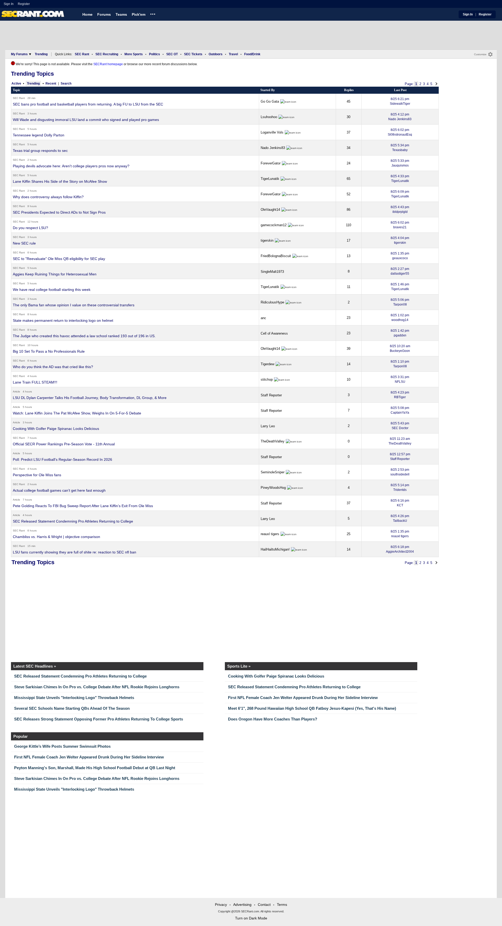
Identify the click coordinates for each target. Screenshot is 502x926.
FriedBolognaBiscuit (276, 256)
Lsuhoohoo (269, 117)
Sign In (9, 4)
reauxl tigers (270, 534)
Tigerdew (267, 364)
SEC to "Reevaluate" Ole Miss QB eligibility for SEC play (59, 259)
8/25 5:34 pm (400, 147)
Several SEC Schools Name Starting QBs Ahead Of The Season (72, 708)
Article (16, 391)
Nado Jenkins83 (273, 148)
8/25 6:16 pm (400, 503)
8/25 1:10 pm (400, 364)
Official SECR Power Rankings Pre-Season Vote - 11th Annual (64, 444)
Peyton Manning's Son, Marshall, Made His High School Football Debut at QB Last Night (94, 768)
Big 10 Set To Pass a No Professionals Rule (49, 351)
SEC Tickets (193, 54)
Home (87, 14)
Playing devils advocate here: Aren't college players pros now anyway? (71, 166)
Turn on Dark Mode (251, 918)
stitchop (267, 379)
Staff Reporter (271, 395)
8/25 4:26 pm (400, 518)
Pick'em (138, 14)
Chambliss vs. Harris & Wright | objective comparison (56, 537)
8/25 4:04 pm (400, 240)
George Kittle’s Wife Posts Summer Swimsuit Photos (62, 746)
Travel (233, 54)
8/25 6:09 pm (400, 194)
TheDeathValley (272, 441)
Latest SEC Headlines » (34, 666)
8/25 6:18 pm (400, 549)
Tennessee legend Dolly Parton (38, 135)
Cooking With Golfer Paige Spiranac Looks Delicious (56, 428)
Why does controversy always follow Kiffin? (48, 197)
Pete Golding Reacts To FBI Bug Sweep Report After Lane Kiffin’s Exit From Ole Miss (83, 506)
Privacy (221, 904)
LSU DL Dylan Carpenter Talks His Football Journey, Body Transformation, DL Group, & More (90, 398)
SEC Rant (82, 54)
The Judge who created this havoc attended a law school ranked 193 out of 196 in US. (84, 336)
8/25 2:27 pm (400, 271)
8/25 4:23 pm (400, 395)
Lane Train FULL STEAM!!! (35, 382)
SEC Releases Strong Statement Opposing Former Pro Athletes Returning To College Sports (98, 719)
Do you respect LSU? (30, 228)
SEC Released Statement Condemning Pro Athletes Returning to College (73, 521)
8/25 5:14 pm (400, 487)
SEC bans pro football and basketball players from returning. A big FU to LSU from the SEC (88, 104)
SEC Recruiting (106, 54)
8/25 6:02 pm (400, 132)
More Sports (133, 54)
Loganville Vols (272, 132)
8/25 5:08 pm (400, 410)
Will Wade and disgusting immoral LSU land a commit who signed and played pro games (86, 120)
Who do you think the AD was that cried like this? (53, 367)
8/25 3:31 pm (400, 379)
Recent (50, 83)
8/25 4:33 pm (400, 178)
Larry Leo (268, 426)
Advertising (242, 904)
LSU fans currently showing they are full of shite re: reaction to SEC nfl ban (74, 552)
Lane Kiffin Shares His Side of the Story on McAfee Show (60, 181)
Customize (480, 54)
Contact (264, 904)
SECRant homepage (108, 64)
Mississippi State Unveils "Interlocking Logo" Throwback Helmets (74, 697)
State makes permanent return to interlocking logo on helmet (63, 320)
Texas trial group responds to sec (40, 150)
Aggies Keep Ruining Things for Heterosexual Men (54, 274)
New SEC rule (24, 243)
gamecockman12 (274, 225)
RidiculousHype (272, 302)
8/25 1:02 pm (400, 317)
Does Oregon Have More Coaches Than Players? (272, 719)
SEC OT (172, 54)
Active (16, 83)
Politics (154, 54)
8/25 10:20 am (400, 348)
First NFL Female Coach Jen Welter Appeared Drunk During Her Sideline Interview (303, 697)
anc (263, 318)
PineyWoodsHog (273, 488)
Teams (121, 14)
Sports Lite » (238, 666)
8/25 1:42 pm (400, 333)
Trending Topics (32, 73)
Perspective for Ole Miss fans (37, 475)
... (153, 13)
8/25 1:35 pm (400, 256)
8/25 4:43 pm (400, 209)
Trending (41, 54)
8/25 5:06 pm (400, 302)
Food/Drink (252, 54)
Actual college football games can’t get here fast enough (59, 490)
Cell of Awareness (274, 333)
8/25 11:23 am (400, 441)
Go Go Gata (270, 101)
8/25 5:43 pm (400, 426)
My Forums (19, 54)
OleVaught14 (270, 210)
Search (66, 83)
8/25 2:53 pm (399, 472)
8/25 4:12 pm (400, 117)
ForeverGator (271, 163)
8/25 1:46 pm (400, 286)
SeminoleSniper (272, 472)
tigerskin (267, 240)
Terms (282, 904)
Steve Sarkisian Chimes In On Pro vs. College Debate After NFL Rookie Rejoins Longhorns (96, 687)
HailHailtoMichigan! (275, 549)
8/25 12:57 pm (400, 456)
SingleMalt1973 (272, 272)
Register (24, 4)
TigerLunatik (270, 179)
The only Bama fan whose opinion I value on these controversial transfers (73, 305)
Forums (104, 14)
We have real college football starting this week (51, 289)
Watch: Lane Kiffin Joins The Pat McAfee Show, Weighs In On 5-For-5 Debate (77, 413)
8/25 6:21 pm (400, 101)
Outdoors (216, 54)
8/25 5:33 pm (400, 163)
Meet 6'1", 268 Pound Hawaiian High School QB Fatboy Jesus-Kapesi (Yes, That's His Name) (312, 708)
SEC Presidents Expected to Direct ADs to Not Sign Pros (59, 212)
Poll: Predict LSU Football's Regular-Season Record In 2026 (62, 459)
